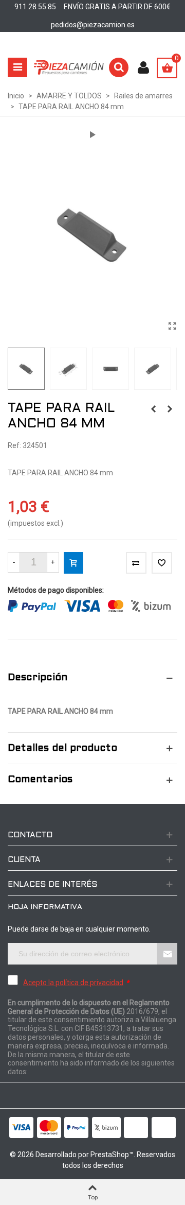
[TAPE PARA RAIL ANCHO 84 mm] (172, 326)
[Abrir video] (92, 135)
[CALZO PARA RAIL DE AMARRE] (169, 409)
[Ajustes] (143, 67)
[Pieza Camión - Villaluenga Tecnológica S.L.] (69, 67)
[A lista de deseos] (162, 563)
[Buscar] (118, 67)
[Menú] (17, 67)
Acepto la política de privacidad (73, 982)
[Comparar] (136, 563)
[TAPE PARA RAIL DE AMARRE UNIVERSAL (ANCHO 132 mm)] (153, 409)
